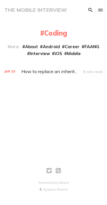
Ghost (63, 182)
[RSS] (58, 170)
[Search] (90, 10)
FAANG (91, 46)
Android (51, 46)
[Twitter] (49, 170)
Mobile (74, 53)
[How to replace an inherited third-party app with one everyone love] (53, 71)
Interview (40, 53)
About (31, 46)
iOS (58, 53)
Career (72, 46)
